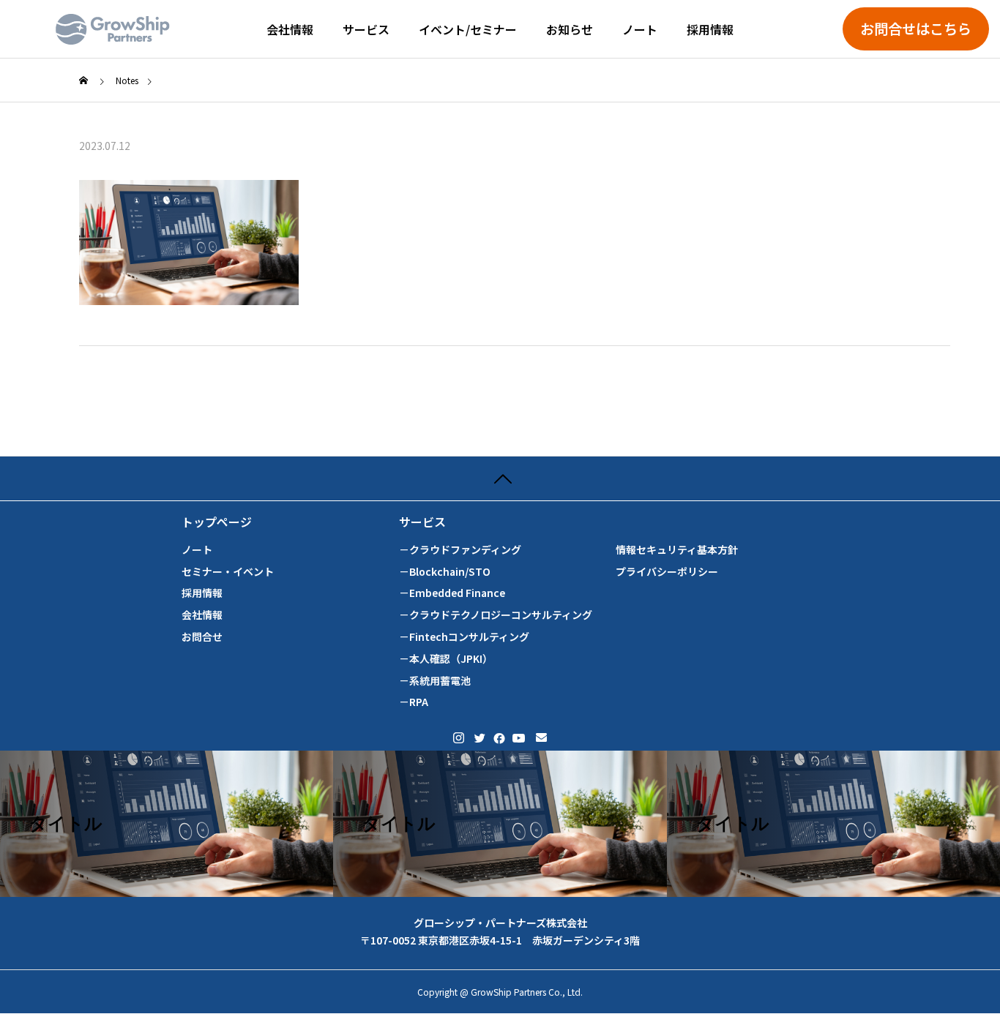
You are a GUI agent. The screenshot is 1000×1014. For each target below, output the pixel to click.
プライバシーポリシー (667, 572)
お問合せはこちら (915, 28)
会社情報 (289, 29)
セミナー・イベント (228, 572)
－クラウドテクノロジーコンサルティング (495, 615)
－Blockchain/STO (444, 572)
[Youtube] (519, 737)
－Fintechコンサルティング (464, 637)
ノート (639, 29)
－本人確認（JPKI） (446, 659)
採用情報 (710, 29)
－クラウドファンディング (460, 550)
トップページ (217, 522)
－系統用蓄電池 (435, 681)
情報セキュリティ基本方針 (677, 550)
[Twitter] (478, 737)
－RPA (413, 702)
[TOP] (500, 478)
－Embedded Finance (452, 593)
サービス (366, 29)
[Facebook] (497, 737)
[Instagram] (458, 737)
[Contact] (541, 737)
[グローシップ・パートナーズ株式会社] (112, 29)
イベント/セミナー (468, 29)
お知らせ (569, 29)
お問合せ (202, 637)
